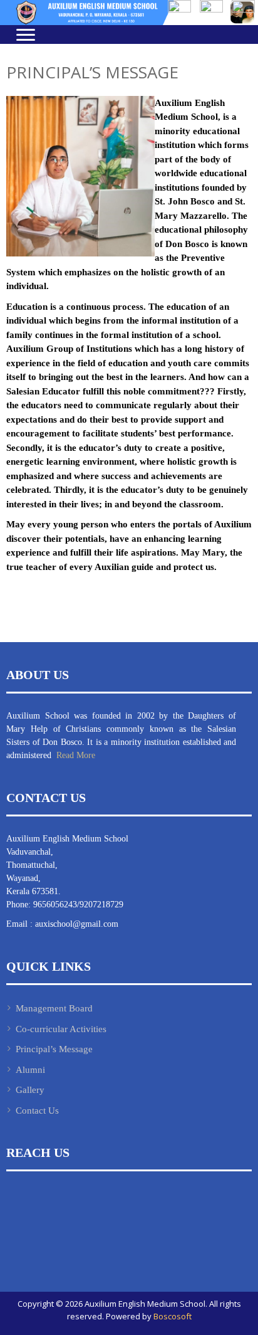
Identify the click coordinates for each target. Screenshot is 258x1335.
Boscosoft (172, 1316)
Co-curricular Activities (61, 1029)
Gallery (30, 1090)
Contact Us (37, 1110)
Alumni (30, 1070)
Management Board (54, 1008)
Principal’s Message (54, 1049)
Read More (74, 755)
